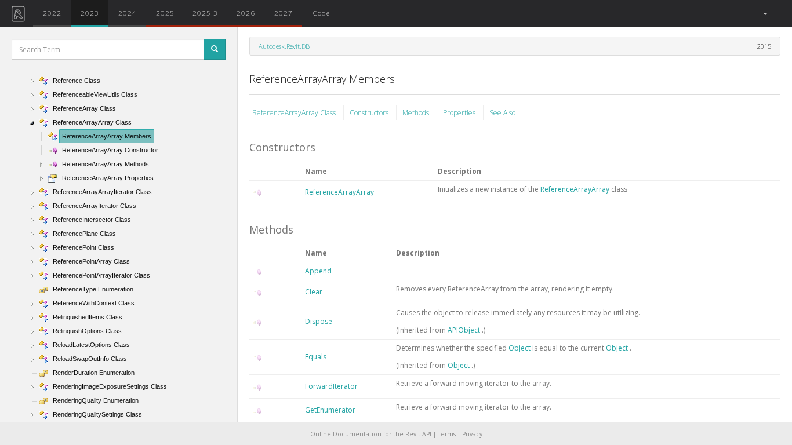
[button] (764, 13)
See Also (502, 113)
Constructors (370, 113)
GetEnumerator (330, 410)
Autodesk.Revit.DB (284, 46)
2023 (90, 12)
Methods (416, 113)
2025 (165, 12)
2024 (127, 12)
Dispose (318, 321)
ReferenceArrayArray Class (294, 113)
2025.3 (205, 12)
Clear (313, 292)
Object (520, 348)
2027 (283, 12)
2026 (246, 12)
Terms (447, 434)
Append (318, 271)
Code (321, 12)
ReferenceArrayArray (339, 192)
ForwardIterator (331, 386)
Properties (460, 113)
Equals (315, 357)
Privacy (472, 434)
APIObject (465, 330)
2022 (52, 12)
